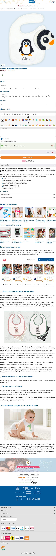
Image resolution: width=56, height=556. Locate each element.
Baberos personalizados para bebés (37, 8)
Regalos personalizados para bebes (21, 8)
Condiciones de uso (24, 553)
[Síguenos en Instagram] (30, 499)
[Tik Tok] (33, 499)
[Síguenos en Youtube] (38, 499)
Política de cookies (32, 553)
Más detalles (3, 191)
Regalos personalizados (8, 8)
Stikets (1, 8)
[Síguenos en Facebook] (27, 499)
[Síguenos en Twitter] (35, 499)
